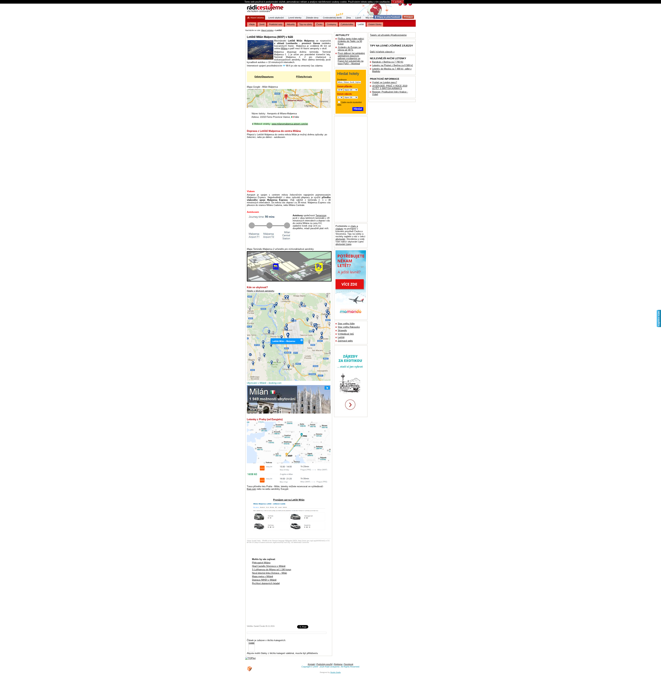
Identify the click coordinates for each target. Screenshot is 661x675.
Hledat (358, 108)
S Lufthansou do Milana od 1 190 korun (271, 569)
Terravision (321, 215)
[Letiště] (252, 643)
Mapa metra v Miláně (262, 576)
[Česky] (400, 5)
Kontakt (311, 664)
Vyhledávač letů (346, 334)
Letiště (341, 337)
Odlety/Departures (264, 76)
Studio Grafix (335, 672)
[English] (405, 5)
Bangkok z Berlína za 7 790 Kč (387, 62)
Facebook (348, 664)
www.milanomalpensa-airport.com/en (290, 124)
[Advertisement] (325, 29)
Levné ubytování (276, 18)
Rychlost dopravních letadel (266, 583)
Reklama (338, 664)
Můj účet (370, 18)
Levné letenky (294, 18)
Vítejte (252, 24)
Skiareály (342, 330)
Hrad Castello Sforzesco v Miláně (268, 566)
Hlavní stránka (267, 30)
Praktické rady (275, 24)
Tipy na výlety (305, 24)
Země (262, 24)
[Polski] (410, 5)
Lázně (358, 18)
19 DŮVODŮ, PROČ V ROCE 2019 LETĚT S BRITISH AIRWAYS (389, 87)
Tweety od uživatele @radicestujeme (388, 35)
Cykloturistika (347, 24)
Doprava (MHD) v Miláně (264, 580)
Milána (284, 48)
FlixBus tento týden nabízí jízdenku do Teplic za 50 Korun (351, 41)
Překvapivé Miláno (261, 562)
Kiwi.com (251, 489)
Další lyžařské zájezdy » (382, 51)
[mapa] (288, 107)
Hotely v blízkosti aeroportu (260, 291)
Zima (348, 18)
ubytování (340, 239)
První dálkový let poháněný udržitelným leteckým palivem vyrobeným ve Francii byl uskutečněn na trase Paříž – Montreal (351, 58)
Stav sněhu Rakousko (349, 327)
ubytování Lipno (343, 244)
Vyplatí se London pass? (384, 82)
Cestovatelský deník (332, 18)
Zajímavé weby (345, 340)
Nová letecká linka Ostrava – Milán (269, 573)
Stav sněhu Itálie (346, 323)
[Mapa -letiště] (289, 280)
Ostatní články (374, 24)
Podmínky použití (324, 664)
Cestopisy (331, 24)
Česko (319, 24)
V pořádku (397, 2)
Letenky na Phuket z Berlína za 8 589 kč (392, 65)
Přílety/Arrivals (304, 76)
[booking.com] (288, 412)
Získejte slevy (312, 18)
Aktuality (291, 24)
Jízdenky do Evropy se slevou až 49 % (349, 48)
